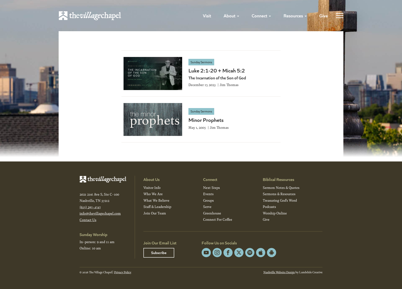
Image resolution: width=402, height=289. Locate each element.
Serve (207, 206)
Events (208, 193)
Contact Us (88, 219)
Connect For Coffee (217, 219)
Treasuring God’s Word (280, 200)
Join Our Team (154, 213)
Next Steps (211, 187)
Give (323, 15)
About (229, 15)
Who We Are (153, 193)
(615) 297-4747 (90, 207)
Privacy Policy (122, 272)
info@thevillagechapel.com (100, 213)
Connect (259, 15)
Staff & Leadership (157, 206)
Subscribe (158, 252)
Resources (293, 15)
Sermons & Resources (279, 193)
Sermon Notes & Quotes (281, 187)
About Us (151, 179)
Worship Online (275, 213)
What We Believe (156, 200)
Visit (207, 15)
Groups (208, 200)
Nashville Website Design (279, 272)
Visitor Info (152, 187)
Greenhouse (212, 213)
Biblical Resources (278, 179)
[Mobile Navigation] (338, 15)
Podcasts (269, 206)
